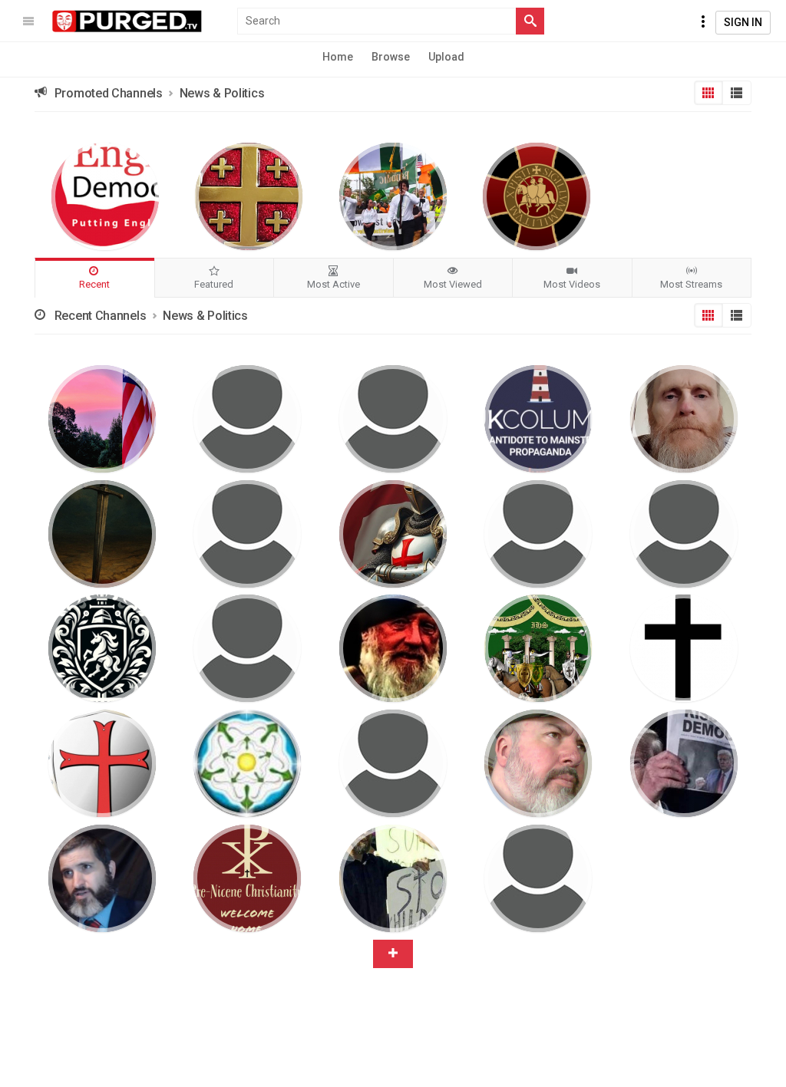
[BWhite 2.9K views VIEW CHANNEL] (102, 648)
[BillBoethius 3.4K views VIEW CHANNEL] (538, 763)
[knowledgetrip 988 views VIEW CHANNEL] (393, 419)
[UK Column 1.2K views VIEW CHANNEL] (538, 419)
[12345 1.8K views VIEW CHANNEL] (102, 534)
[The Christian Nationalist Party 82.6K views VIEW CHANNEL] (248, 196)
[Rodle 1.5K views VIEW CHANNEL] (684, 419)
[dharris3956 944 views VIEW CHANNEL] (102, 419)
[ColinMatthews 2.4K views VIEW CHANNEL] (538, 534)
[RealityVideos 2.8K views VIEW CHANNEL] (684, 534)
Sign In (743, 22)
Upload (446, 57)
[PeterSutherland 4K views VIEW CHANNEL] (538, 878)
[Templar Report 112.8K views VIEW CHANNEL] (536, 196)
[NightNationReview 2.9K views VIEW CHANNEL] (247, 648)
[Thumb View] (708, 93)
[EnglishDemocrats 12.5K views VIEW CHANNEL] (105, 196)
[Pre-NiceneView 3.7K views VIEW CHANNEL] (247, 878)
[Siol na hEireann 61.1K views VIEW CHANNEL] (393, 196)
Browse (391, 57)
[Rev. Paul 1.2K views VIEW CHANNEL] (247, 534)
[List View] (736, 93)
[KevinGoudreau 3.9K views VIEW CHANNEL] (393, 878)
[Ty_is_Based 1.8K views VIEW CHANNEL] (393, 534)
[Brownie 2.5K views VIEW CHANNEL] (684, 648)
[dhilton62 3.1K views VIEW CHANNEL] (102, 763)
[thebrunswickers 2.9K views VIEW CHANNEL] (102, 878)
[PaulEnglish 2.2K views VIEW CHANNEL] (247, 763)
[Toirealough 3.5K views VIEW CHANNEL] (538, 648)
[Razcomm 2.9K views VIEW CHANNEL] (393, 763)
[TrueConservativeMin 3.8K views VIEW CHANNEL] (684, 763)
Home (337, 57)
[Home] (127, 21)
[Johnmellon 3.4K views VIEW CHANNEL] (393, 648)
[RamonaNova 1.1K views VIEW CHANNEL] (247, 419)
